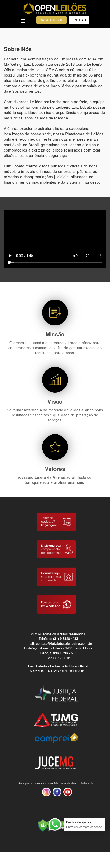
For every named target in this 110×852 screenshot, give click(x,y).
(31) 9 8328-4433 (65, 638)
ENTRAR (79, 19)
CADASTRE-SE (51, 19)
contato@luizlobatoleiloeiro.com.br (64, 643)
